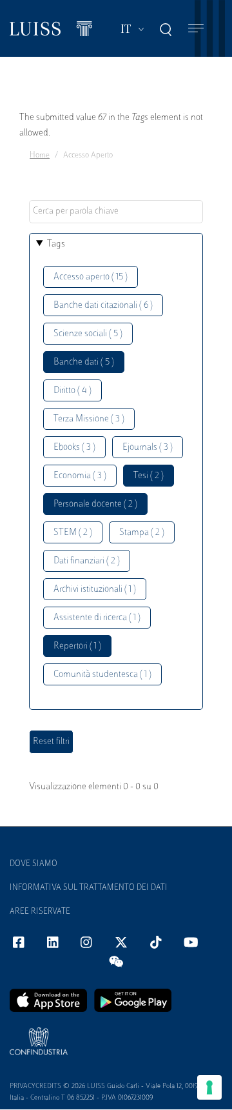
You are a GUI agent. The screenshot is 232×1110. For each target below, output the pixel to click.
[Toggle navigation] (196, 29)
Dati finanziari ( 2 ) (86, 561)
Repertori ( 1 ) (77, 646)
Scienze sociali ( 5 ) (87, 334)
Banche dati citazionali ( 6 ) (103, 305)
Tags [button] (56, 244)
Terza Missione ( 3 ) (88, 419)
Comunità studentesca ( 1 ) (102, 675)
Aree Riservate (40, 912)
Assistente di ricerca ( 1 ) (96, 618)
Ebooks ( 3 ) (74, 447)
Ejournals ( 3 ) (147, 447)
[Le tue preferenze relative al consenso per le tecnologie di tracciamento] (209, 1087)
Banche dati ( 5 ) (83, 362)
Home (40, 155)
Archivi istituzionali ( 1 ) (94, 589)
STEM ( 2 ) (72, 533)
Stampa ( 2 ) (141, 533)
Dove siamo (33, 864)
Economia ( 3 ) (79, 476)
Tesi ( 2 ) (148, 476)
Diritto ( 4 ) (72, 391)
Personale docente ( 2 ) (95, 504)
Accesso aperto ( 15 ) (90, 277)
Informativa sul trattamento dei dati (89, 888)
